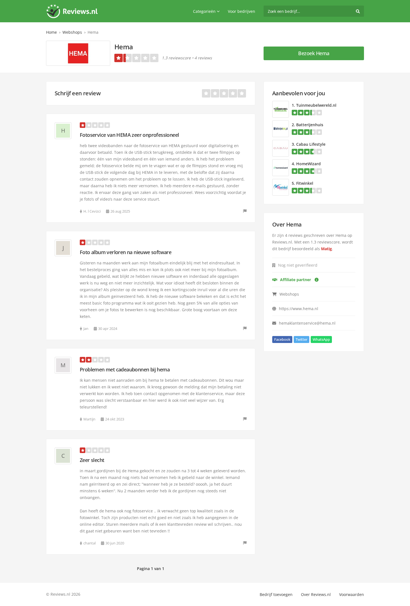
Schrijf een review (77, 93)
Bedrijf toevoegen (276, 594)
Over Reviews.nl (316, 594)
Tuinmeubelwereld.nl (316, 105)
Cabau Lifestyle (310, 144)
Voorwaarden (351, 594)
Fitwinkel (304, 183)
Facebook (282, 339)
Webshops (72, 32)
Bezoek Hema (313, 53)
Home (51, 32)
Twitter (301, 339)
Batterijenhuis (309, 124)
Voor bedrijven (241, 11)
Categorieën (204, 11)
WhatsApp (321, 339)
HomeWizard (308, 163)
